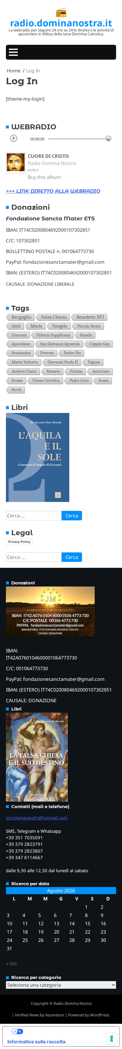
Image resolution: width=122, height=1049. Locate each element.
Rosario (53, 371)
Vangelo (60, 326)
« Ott (11, 963)
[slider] (108, 138)
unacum (19, 335)
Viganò (94, 362)
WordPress (99, 1015)
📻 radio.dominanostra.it (61, 17)
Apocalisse (21, 344)
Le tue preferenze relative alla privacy (67, 1031)
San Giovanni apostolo (60, 344)
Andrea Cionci (24, 371)
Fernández (21, 352)
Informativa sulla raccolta (36, 1042)
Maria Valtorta (25, 362)
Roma (104, 380)
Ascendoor (54, 1015)
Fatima (76, 371)
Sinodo (86, 335)
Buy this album (44, 177)
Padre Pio (72, 352)
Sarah (17, 389)
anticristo (101, 371)
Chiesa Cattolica (46, 380)
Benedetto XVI (90, 317)
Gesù (16, 326)
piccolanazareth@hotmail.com (37, 818)
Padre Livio (79, 380)
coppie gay (100, 344)
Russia (17, 380)
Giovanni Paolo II (63, 362)
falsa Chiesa (54, 317)
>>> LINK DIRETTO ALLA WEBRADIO (53, 191)
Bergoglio (21, 317)
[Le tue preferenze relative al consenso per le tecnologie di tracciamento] (111, 1038)
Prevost (47, 352)
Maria (36, 326)
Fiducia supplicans (53, 335)
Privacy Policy (19, 542)
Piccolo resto (89, 326)
